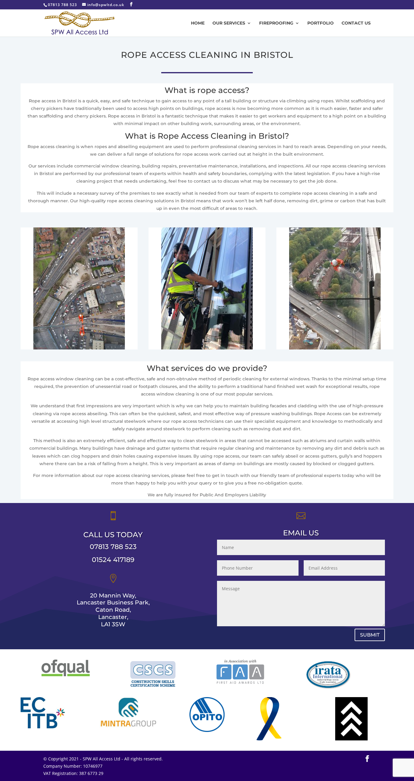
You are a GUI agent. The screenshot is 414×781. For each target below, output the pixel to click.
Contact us (356, 23)
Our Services (228, 23)
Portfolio (320, 23)
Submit (369, 635)
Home (198, 23)
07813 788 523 (113, 547)
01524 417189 (113, 560)
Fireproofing (276, 23)
